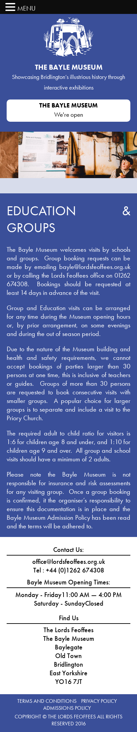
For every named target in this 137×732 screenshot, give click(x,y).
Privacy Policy (99, 701)
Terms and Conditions (46, 701)
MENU (26, 8)
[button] (11, 7)
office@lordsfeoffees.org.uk (68, 561)
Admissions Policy (67, 707)
